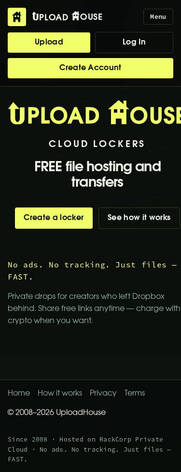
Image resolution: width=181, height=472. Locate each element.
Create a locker (54, 218)
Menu (158, 17)
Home (19, 394)
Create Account (90, 68)
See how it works (139, 218)
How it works (60, 394)
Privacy (103, 394)
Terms (135, 394)
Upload (49, 42)
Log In (134, 42)
